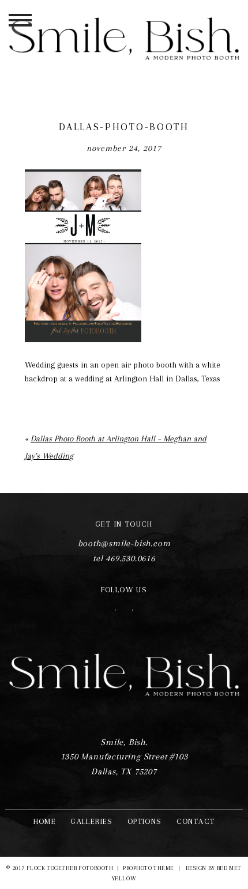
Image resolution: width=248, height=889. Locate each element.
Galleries (91, 821)
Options (144, 821)
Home (45, 821)
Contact (195, 821)
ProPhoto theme (148, 868)
